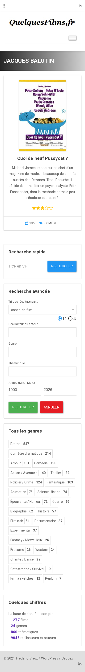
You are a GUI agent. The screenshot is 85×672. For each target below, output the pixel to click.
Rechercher (62, 266)
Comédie (50, 223)
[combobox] (42, 309)
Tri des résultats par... (23, 301)
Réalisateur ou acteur (23, 324)
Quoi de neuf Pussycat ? (42, 158)
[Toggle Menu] (72, 38)
